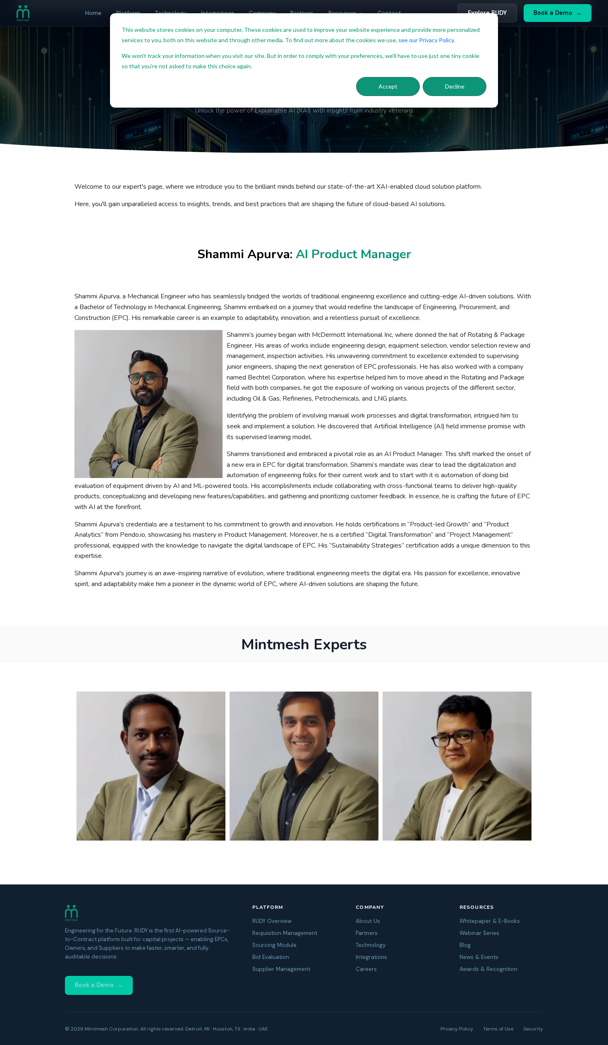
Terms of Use (498, 1029)
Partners (367, 933)
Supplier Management (281, 969)
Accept (387, 86)
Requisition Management (284, 933)
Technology (370, 945)
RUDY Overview (272, 921)
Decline (454, 86)
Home (93, 13)
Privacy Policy (456, 1029)
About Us (368, 921)
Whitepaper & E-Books (490, 921)
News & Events (479, 957)
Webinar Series (479, 933)
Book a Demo (553, 13)
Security (533, 1029)
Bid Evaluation (270, 957)
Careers (366, 969)
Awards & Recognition (488, 969)
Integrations (371, 957)
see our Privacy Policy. (426, 39)
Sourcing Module (274, 945)
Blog (465, 945)
